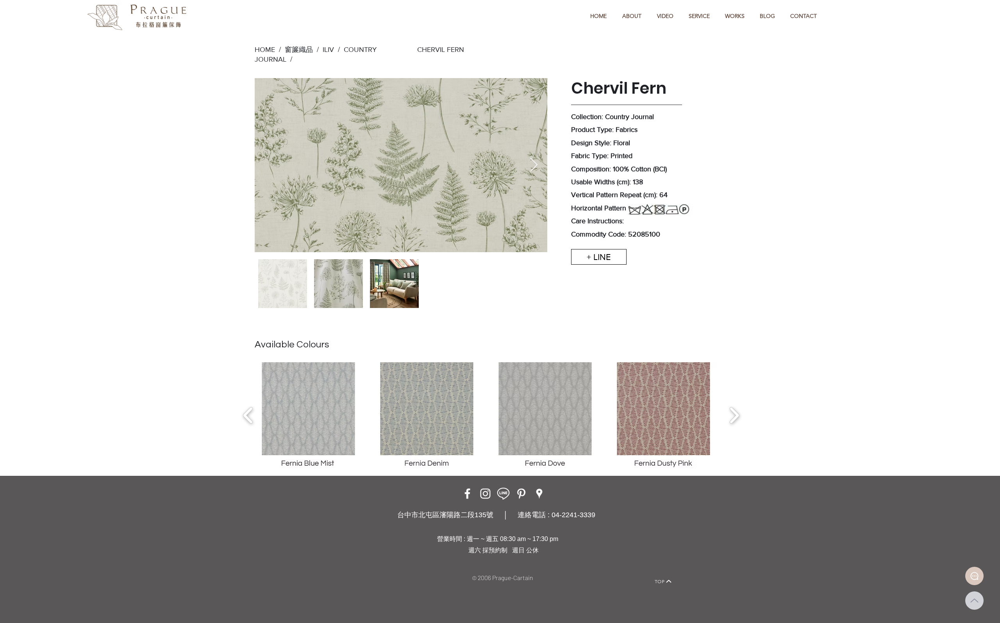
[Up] (974, 600)
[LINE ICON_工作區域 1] (503, 493)
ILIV (328, 49)
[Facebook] (467, 493)
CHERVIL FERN (440, 49)
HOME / (268, 49)
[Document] (974, 576)
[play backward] (248, 415)
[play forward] (734, 415)
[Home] (330, 570)
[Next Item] (533, 165)
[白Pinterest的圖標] (521, 493)
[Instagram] (485, 493)
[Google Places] (539, 493)
